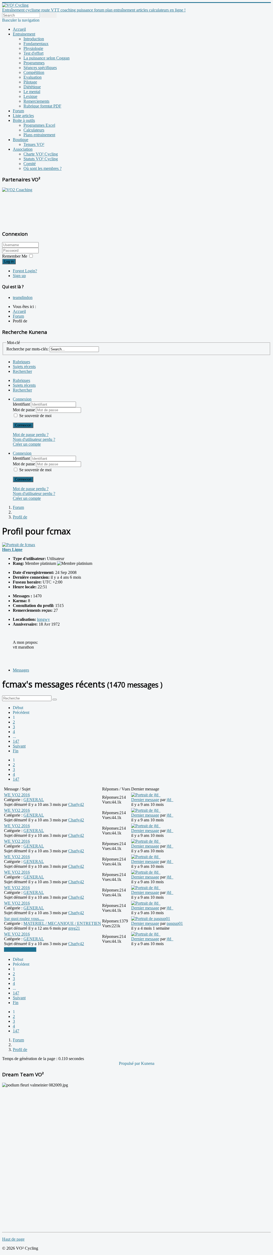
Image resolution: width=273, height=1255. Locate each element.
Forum (18, 111)
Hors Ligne (12, 549)
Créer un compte (27, 444)
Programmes (34, 63)
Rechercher (22, 371)
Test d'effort (33, 53)
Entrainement (24, 34)
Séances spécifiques (40, 67)
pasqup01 (175, 923)
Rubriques (21, 361)
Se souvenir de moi (35, 415)
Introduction (33, 39)
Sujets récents (24, 366)
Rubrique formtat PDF (42, 106)
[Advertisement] (35, 208)
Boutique (20, 139)
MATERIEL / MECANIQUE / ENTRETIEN (62, 923)
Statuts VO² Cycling (40, 159)
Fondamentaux (36, 43)
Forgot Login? (25, 271)
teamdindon (23, 297)
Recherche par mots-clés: (27, 349)
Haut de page (13, 1239)
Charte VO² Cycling (40, 154)
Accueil (19, 29)
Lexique (30, 96)
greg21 (74, 928)
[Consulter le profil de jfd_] (145, 795)
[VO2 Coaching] (17, 189)
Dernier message (145, 799)
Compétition (33, 72)
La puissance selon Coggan (46, 58)
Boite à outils (24, 120)
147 (16, 741)
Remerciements (36, 101)
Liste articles (23, 115)
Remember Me (14, 256)
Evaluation (32, 77)
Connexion (23, 425)
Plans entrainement (39, 135)
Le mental (31, 91)
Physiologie (33, 48)
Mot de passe (24, 409)
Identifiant (22, 404)
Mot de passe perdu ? (31, 434)
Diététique (32, 87)
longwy (43, 619)
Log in (9, 261)
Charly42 (76, 804)
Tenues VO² (33, 144)
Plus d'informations (20, 949)
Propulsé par (130, 1063)
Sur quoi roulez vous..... (24, 918)
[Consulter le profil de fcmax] (18, 544)
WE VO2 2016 (17, 795)
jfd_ (170, 799)
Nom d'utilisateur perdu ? (34, 439)
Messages (21, 670)
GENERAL (33, 799)
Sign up (19, 275)
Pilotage (30, 82)
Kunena (147, 1063)
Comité (29, 163)
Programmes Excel (39, 125)
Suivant (19, 746)
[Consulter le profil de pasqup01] (150, 918)
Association (23, 149)
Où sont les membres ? (42, 168)
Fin (15, 751)
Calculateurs (33, 130)
